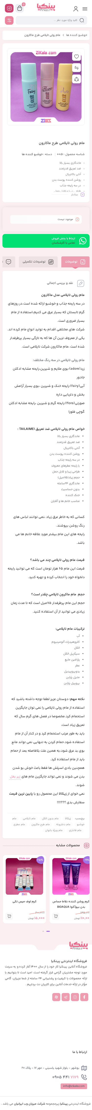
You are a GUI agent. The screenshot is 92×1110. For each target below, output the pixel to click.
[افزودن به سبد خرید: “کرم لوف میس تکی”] (9, 916)
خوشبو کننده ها (76, 35)
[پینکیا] (46, 8)
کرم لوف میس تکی (25, 901)
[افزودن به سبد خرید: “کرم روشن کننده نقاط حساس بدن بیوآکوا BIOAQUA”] (55, 916)
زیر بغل (15, 776)
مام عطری (19, 824)
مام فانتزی (75, 830)
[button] (48, 931)
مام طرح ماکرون (40, 824)
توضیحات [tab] (71, 261)
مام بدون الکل (50, 819)
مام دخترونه (63, 824)
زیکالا (63, 794)
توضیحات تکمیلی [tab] (34, 261)
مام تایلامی (29, 819)
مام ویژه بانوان (54, 830)
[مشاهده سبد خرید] (20, 8)
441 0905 (65, 1077)
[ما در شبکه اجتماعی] (9, 8)
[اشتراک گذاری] (76, 78)
